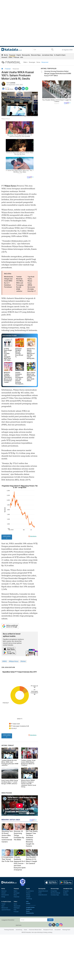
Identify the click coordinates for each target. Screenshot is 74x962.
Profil (39, 893)
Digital (18, 55)
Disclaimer (58, 929)
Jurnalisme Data (47, 55)
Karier (25, 929)
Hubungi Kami (66, 929)
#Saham (23, 661)
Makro (26, 62)
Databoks (29, 909)
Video (10, 57)
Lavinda (12, 83)
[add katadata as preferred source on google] (19, 626)
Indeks (28, 903)
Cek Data (65, 895)
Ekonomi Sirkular (55, 893)
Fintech (28, 893)
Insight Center (30, 907)
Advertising (19, 929)
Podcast (16, 57)
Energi (3, 896)
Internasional (5, 895)
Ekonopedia (26, 55)
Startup (28, 895)
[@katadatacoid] (61, 924)
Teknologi (29, 898)
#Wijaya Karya (13, 661)
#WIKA (4, 661)
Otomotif (4, 57)
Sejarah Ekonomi (43, 891)
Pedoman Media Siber (35, 929)
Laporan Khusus (6, 909)
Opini (2, 906)
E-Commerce (30, 891)
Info (21, 57)
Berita (6, 55)
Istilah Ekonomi (42, 895)
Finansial (12, 55)
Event (27, 911)
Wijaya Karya (10, 185)
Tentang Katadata (9, 929)
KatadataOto (30, 913)
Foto (15, 909)
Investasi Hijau (55, 895)
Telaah (3, 904)
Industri (3, 893)
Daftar (50, 919)
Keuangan (32, 62)
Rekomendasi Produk (9, 335)
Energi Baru (54, 891)
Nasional (3, 891)
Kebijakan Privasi (48, 929)
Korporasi (45, 62)
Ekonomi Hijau (36, 55)
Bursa (38, 62)
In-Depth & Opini (59, 55)
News (15, 904)
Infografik (66, 891)
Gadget (28, 896)
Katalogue (17, 907)
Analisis (65, 893)
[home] (2, 55)
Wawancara (4, 907)
